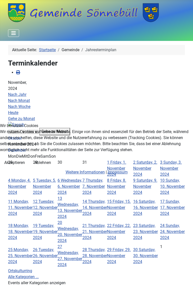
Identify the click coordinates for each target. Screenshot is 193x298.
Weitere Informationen (85, 172)
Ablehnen (42, 162)
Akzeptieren (14, 162)
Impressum (118, 172)
